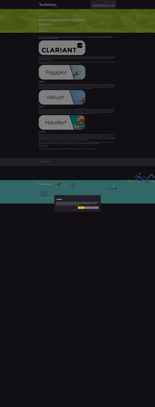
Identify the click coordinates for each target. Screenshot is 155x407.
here (78, 204)
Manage (95, 207)
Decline (88, 207)
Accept (81, 207)
